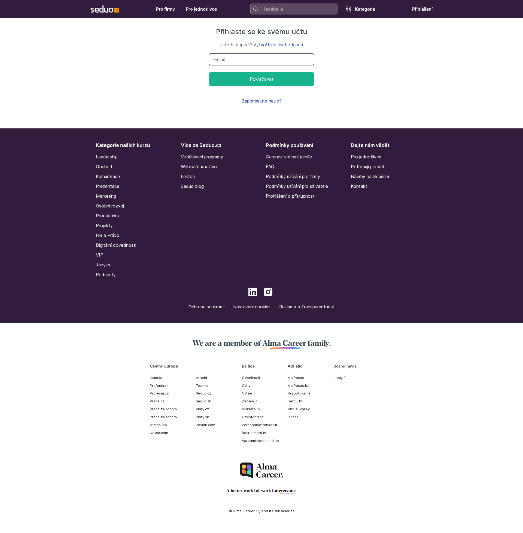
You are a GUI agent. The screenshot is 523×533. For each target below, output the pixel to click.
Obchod (104, 166)
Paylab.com (205, 425)
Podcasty (106, 274)
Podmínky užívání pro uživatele (297, 186)
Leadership (107, 156)
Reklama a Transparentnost (307, 306)
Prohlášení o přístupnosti (290, 196)
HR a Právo (107, 235)
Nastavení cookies (251, 306)
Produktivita (108, 215)
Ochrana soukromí (206, 306)
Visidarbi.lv (251, 409)
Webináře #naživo (199, 166)
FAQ (270, 166)
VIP (99, 255)
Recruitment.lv (254, 432)
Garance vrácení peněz (289, 156)
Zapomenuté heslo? (261, 101)
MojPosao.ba (298, 385)
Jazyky (103, 264)
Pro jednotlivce (366, 156)
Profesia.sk (159, 385)
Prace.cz (157, 401)
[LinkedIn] (252, 293)
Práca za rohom (163, 409)
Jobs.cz (156, 377)
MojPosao (296, 377)
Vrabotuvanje (299, 393)
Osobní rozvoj (110, 206)
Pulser (293, 417)
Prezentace (107, 186)
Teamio (202, 385)
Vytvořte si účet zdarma (278, 44)
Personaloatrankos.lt (259, 425)
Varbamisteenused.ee (260, 440)
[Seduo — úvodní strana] (104, 9)
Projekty (104, 225)
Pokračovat (261, 79)
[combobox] (293, 9)
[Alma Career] (261, 470)
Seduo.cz (203, 393)
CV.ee (247, 393)
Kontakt (359, 186)
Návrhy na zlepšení (370, 176)
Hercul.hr (295, 401)
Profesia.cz (159, 393)
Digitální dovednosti (116, 245)
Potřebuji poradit (368, 166)
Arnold (201, 377)
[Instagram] (268, 293)
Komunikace (108, 176)
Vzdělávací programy (202, 156)
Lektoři (188, 176)
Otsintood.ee (253, 417)
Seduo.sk (203, 401)
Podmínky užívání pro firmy (293, 176)
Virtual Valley (299, 409)
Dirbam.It (249, 401)
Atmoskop (158, 425)
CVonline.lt (251, 377)
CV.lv (246, 385)
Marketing (106, 196)
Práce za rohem (163, 417)
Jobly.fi (340, 377)
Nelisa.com (159, 432)
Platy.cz (202, 409)
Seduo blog (192, 186)
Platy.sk (202, 417)
